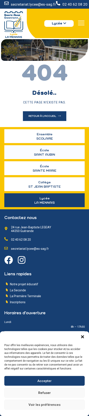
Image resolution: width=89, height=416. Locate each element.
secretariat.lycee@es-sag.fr (33, 4)
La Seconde (18, 290)
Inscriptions (17, 302)
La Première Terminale (25, 296)
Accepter (44, 381)
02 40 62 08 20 (74, 4)
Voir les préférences (44, 405)
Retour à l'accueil (43, 116)
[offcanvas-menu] (81, 23)
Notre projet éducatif (24, 284)
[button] (82, 337)
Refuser (44, 393)
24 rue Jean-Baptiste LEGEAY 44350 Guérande (31, 229)
